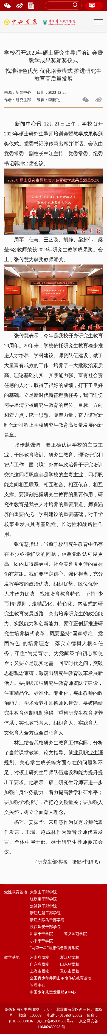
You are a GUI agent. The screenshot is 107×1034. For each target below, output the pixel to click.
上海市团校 (39, 971)
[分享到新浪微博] (98, 99)
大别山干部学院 (43, 892)
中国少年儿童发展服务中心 (53, 992)
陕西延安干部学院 (45, 927)
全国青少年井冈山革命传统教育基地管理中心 (60, 981)
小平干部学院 (41, 941)
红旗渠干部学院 (43, 899)
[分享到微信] (85, 99)
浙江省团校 (69, 957)
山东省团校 (69, 964)
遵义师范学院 (75, 934)
